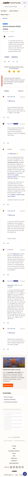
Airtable (7, 57)
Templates (14, 460)
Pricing (14, 446)
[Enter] (2, 6)
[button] (24, 2)
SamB (8, 149)
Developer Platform (14, 451)
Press (14, 453)
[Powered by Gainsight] (14, 438)
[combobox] (14, 6)
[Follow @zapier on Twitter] (20, 467)
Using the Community (9, 399)
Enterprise (14, 458)
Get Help (3, 11)
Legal (16, 474)
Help (14, 448)
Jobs (14, 455)
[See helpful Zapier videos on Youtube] (22, 467)
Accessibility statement (19, 440)
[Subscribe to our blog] (17, 467)
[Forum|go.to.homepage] (11, 3)
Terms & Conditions (8, 440)
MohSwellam (10, 96)
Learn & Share (13, 11)
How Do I (5, 18)
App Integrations (14, 463)
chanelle (9, 249)
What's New (4, 14)
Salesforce (15, 57)
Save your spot (8, 385)
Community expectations (10, 402)
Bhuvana (10, 36)
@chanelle (10, 285)
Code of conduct (8, 397)
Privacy (21, 474)
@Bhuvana (12, 101)
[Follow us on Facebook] (11, 467)
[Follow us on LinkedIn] (14, 467)
